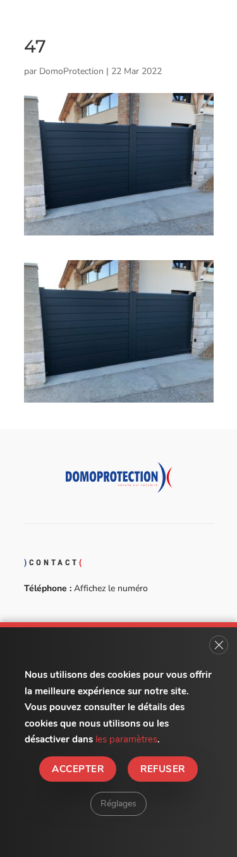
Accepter (78, 768)
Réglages (118, 803)
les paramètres (126, 739)
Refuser (162, 768)
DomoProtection (71, 71)
